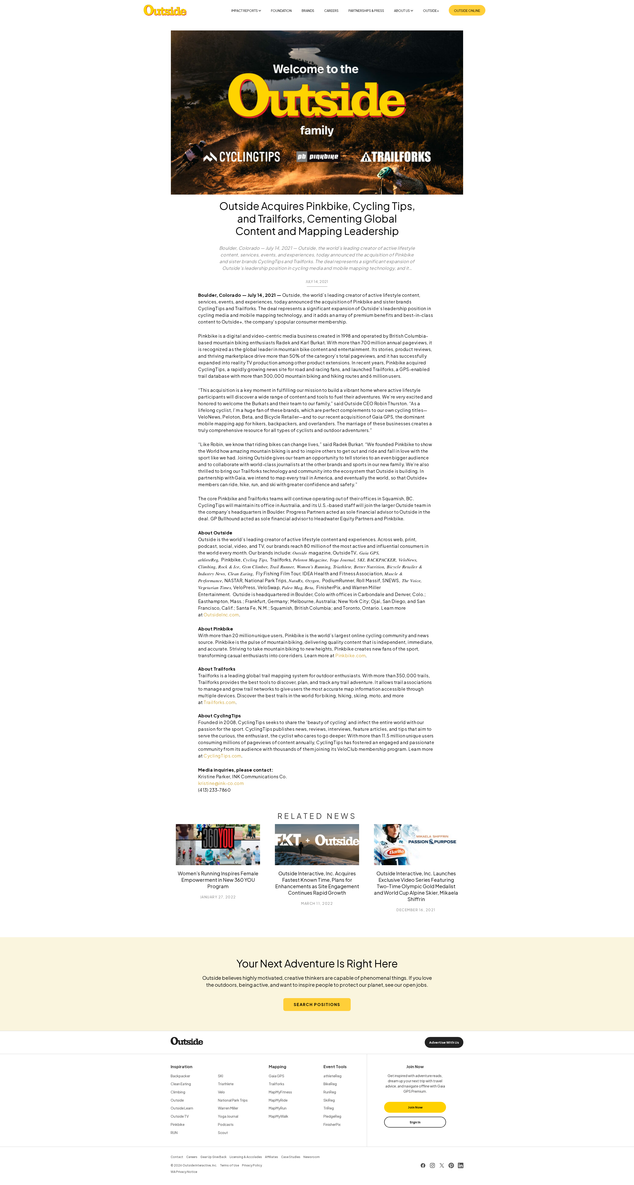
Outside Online (467, 10)
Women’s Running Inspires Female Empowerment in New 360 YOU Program (218, 879)
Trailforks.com (219, 702)
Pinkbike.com (350, 655)
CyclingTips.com (222, 755)
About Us (402, 10)
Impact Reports (244, 10)
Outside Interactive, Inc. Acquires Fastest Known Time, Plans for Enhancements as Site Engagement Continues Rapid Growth (317, 883)
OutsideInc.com (221, 614)
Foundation (281, 10)
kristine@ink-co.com (221, 783)
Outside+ (431, 10)
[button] (317, 1004)
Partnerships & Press (366, 10)
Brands (308, 10)
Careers (331, 10)
